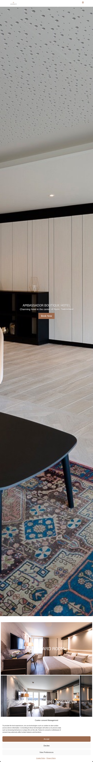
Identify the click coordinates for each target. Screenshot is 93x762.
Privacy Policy (51, 758)
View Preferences (46, 752)
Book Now (46, 316)
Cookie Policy (40, 758)
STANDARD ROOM (46, 648)
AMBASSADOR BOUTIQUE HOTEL (46, 305)
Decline (47, 746)
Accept (46, 739)
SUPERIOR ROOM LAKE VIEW (46, 702)
